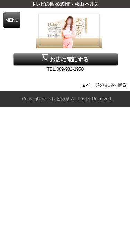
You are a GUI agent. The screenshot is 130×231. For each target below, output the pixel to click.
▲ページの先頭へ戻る (104, 85)
